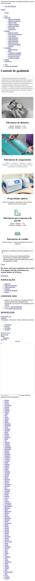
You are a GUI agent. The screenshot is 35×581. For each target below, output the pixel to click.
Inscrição (11, 46)
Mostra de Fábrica (13, 26)
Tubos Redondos (13, 38)
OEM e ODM (12, 22)
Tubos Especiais (13, 39)
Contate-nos (8, 61)
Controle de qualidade (14, 53)
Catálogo (3, 318)
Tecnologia (7, 48)
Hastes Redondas (13, 41)
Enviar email (4, 334)
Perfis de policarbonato (15, 34)
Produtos (7, 31)
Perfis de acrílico (13, 33)
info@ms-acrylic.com (15, 308)
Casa (5, 16)
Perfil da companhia (14, 19)
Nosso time (11, 28)
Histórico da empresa (14, 21)
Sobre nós (7, 17)
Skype (2, 336)
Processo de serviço (14, 56)
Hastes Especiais (13, 43)
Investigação (4, 276)
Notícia (6, 59)
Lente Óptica (12, 36)
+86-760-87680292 (10, 6)
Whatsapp (6, 338)
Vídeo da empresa (13, 24)
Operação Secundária (14, 44)
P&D (9, 51)
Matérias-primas (13, 49)
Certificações (12, 29)
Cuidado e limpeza (13, 58)
